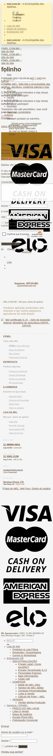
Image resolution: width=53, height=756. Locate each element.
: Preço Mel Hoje (19, 346)
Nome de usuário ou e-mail (17, 732)
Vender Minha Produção (31, 702)
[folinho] (26, 87)
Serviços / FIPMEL (17, 705)
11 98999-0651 (11, 444)
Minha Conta (14, 404)
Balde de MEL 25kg (29, 684)
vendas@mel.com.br (13, 470)
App (9, 74)
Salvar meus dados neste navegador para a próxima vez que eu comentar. (26, 224)
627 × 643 (36, 78)
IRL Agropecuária (16, 383)
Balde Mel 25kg (15, 396)
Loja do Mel (13, 26)
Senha (5, 740)
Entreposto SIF (15, 31)
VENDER (17, 699)
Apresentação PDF (16, 429)
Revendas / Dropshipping (26, 652)
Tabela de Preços (16, 433)
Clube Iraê (24, 679)
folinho (5, 81)
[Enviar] (8, 644)
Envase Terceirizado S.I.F (32, 670)
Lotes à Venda (26, 693)
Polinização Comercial (18, 357)
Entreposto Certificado (18, 371)
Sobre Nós (13, 422)
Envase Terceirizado (17, 375)
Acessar (23, 746)
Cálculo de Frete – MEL (31, 696)
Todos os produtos (16, 408)
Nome (5, 206)
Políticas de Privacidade (19, 400)
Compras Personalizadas (32, 690)
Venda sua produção (17, 379)
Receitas (12, 106)
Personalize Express (29, 673)
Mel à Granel (14, 354)
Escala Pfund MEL (22, 717)
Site (3, 217)
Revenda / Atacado (16, 426)
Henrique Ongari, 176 (13, 482)
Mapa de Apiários (16, 28)
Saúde (10, 97)
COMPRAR (18, 682)
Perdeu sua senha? (12, 752)
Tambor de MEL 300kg (31, 687)
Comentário (8, 182)
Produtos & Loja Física (25, 649)
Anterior (7, 115)
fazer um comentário (19, 112)
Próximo (7, 118)
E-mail (5, 211)
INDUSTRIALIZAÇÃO (24, 661)
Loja (9, 262)
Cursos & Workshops (24, 655)
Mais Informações (28, 676)
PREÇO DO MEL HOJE (25, 708)
